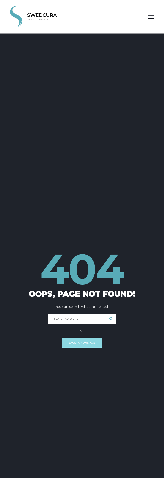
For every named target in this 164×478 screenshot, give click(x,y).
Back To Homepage (82, 342)
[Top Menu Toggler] (151, 17)
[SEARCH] (111, 319)
